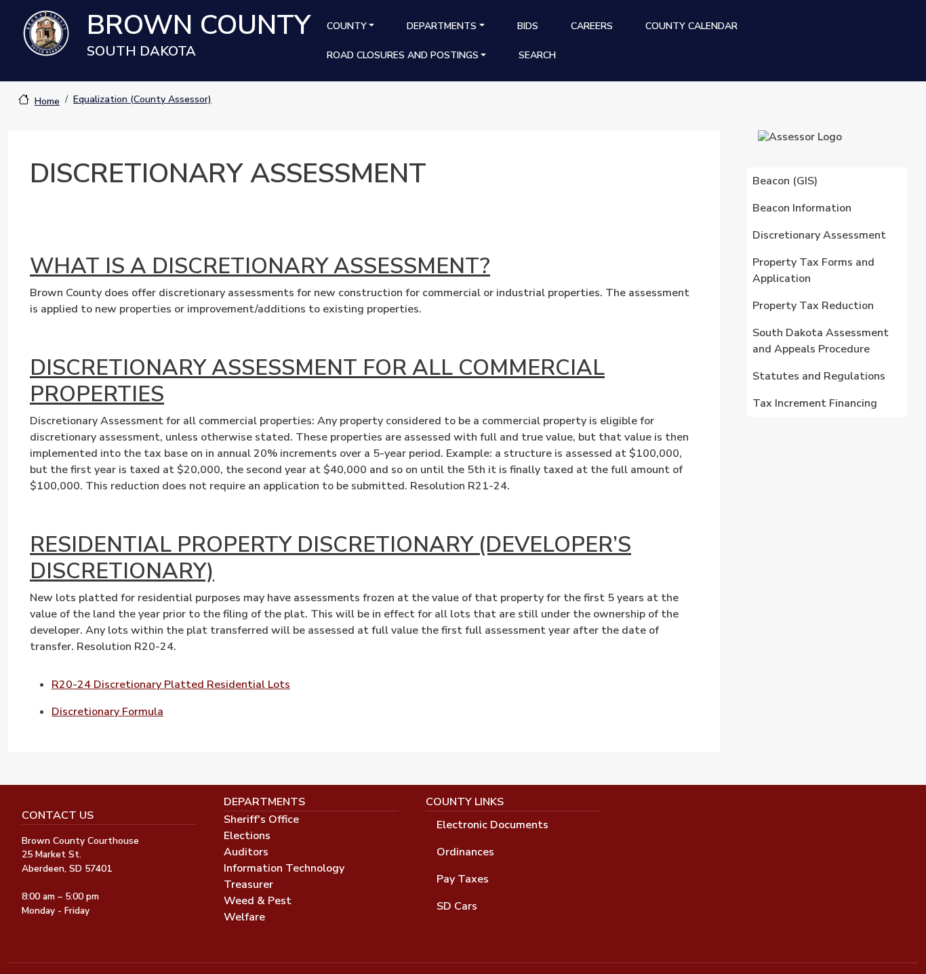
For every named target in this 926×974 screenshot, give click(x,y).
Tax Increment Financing (814, 403)
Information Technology (284, 868)
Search (537, 55)
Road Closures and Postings (403, 55)
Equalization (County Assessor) (142, 99)
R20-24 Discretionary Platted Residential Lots (171, 684)
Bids (527, 26)
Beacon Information (801, 208)
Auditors (246, 852)
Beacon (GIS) (785, 181)
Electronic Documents (492, 824)
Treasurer (248, 884)
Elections (247, 835)
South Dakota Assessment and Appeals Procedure (820, 341)
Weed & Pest (257, 900)
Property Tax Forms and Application (813, 270)
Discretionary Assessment (819, 235)
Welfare (244, 917)
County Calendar (691, 26)
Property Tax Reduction (813, 305)
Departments (442, 26)
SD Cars (457, 906)
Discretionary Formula (107, 711)
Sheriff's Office (261, 819)
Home (47, 101)
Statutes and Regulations (818, 376)
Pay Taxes (463, 879)
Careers (592, 26)
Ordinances (465, 852)
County (347, 26)
